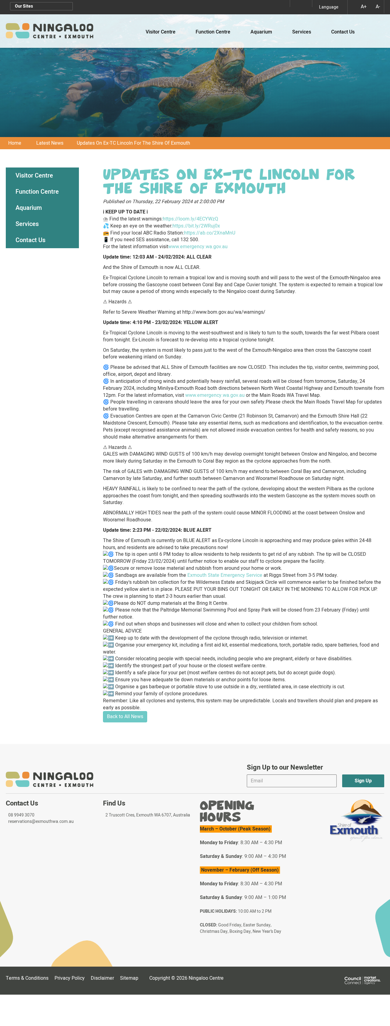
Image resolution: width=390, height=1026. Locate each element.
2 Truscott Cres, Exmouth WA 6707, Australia (147, 815)
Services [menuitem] (27, 224)
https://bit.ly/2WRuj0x (196, 226)
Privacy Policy (70, 978)
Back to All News (125, 716)
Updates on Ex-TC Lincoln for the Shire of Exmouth (133, 143)
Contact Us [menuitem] (30, 240)
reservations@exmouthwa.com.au (41, 821)
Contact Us (343, 32)
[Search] (375, 26)
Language (328, 7)
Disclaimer (102, 978)
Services (304, 32)
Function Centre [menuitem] (37, 191)
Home (14, 143)
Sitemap (130, 978)
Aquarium (264, 32)
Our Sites (24, 6)
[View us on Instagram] (295, 3)
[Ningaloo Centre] (49, 31)
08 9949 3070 (21, 815)
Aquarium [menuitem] (29, 207)
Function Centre (216, 32)
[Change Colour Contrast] (352, 6)
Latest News (49, 143)
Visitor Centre (163, 32)
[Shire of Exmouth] (356, 820)
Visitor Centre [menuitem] (34, 175)
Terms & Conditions (27, 978)
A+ (364, 6)
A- (378, 6)
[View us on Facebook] (307, 3)
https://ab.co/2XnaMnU (209, 233)
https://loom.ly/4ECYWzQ (190, 219)
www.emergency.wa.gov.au (198, 246)
